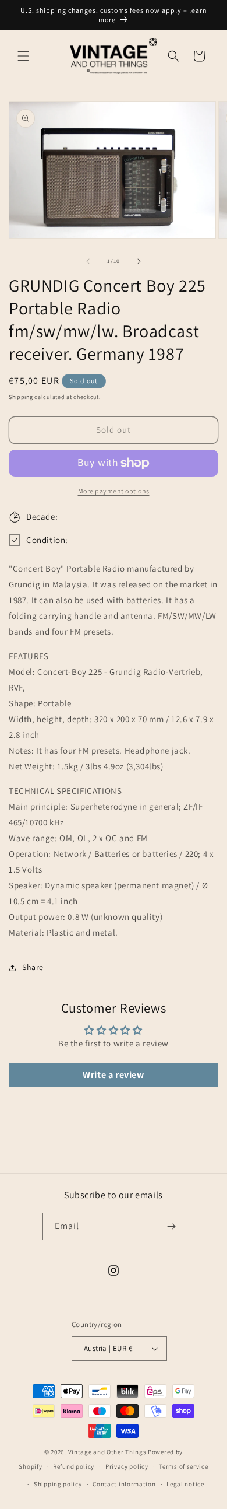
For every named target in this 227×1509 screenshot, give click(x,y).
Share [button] (33, 967)
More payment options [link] (114, 490)
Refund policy (73, 1466)
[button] (23, 56)
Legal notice (185, 1484)
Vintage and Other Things (107, 1452)
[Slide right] (139, 261)
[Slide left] (88, 261)
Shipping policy (58, 1484)
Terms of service (183, 1466)
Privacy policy (126, 1466)
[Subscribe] (172, 1226)
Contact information (124, 1484)
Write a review (113, 1075)
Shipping (21, 397)
